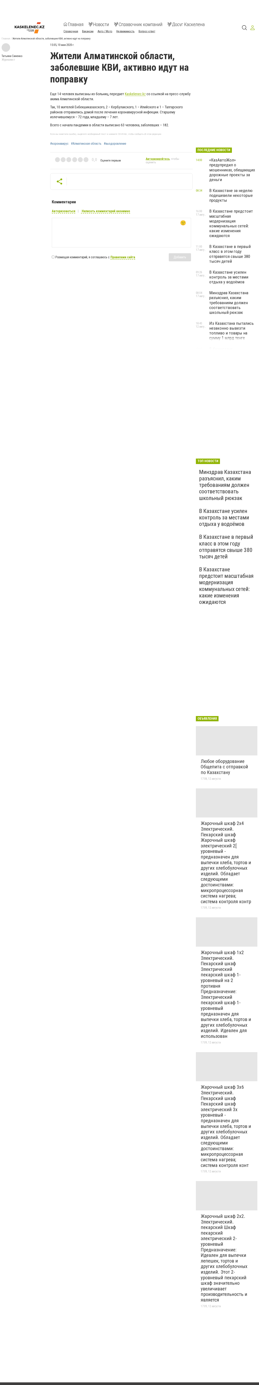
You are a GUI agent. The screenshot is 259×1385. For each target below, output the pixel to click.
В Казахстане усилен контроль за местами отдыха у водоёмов (228, 277)
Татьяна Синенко (12, 56)
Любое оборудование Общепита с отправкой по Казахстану (224, 766)
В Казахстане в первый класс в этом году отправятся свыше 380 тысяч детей (230, 254)
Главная (76, 24)
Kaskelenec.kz (135, 94)
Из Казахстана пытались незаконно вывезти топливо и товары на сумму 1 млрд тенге (231, 330)
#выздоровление (115, 144)
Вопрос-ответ (147, 31)
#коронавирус (59, 144)
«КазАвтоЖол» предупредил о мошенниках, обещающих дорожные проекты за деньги (232, 170)
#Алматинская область (86, 144)
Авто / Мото (105, 31)
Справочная (71, 31)
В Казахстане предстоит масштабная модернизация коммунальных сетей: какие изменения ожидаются (231, 223)
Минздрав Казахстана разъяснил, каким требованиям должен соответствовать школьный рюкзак (228, 302)
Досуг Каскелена (188, 24)
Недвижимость (125, 31)
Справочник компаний (140, 24)
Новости (101, 24)
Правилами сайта (122, 257)
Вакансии (87, 31)
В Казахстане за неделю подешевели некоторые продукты (231, 195)
